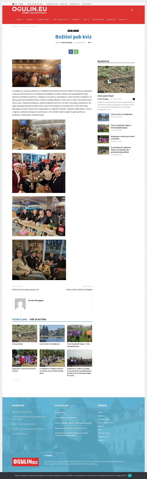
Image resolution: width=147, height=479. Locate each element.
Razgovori (122, 19)
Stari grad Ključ (17, 344)
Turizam (15, 341)
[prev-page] (13, 380)
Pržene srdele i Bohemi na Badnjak (79, 290)
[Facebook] (71, 51)
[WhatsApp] (76, 51)
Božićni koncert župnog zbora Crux (25, 290)
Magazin (75, 19)
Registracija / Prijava (52, 4)
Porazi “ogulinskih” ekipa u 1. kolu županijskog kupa (73, 423)
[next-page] (17, 380)
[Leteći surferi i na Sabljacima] (52, 333)
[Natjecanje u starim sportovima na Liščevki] (24, 358)
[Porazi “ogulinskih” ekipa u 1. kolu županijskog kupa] (79, 333)
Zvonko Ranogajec (66, 42)
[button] (132, 10)
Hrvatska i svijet (42, 19)
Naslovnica (15, 26)
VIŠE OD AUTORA (38, 319)
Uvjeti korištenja (87, 4)
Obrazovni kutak (98, 19)
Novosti (76, 31)
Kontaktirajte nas (75, 4)
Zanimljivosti (16, 366)
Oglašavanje (63, 4)
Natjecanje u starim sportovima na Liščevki (71, 428)
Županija (29, 19)
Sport (85, 19)
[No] (144, 475)
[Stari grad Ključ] (24, 333)
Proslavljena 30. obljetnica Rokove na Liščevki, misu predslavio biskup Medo (51, 371)
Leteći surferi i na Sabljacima (49, 344)
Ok (130, 475)
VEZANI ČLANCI (19, 319)
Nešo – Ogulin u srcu (60, 19)
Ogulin (19, 19)
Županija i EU (111, 19)
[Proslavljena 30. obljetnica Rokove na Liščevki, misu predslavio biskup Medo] (52, 358)
